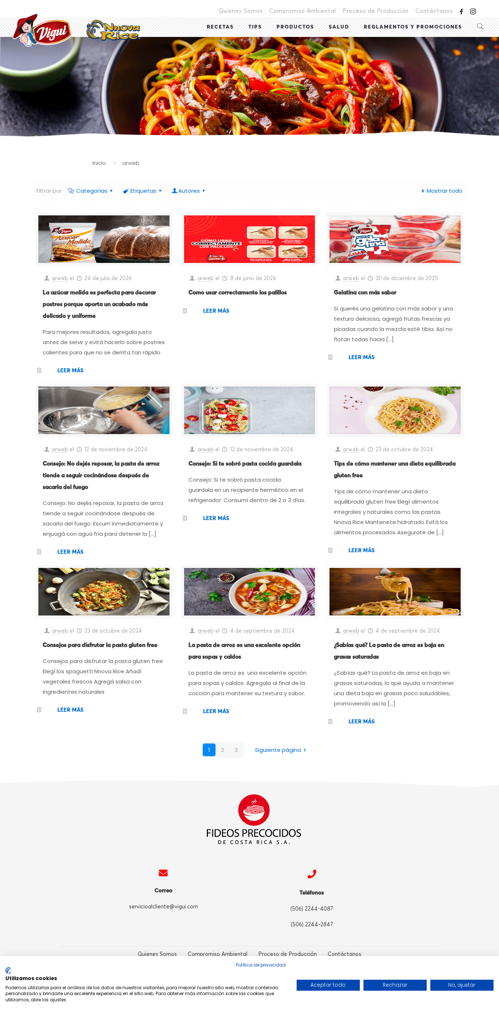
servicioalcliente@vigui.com (163, 907)
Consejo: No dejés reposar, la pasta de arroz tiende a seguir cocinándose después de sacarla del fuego (101, 475)
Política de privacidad (261, 965)
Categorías (91, 191)
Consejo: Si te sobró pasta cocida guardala (244, 464)
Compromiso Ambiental (302, 11)
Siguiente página (278, 750)
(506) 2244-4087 (311, 909)
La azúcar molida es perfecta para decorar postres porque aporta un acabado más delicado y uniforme (99, 304)
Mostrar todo (444, 191)
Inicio (99, 163)
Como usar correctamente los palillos (237, 292)
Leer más (70, 370)
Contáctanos (434, 11)
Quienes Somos (241, 11)
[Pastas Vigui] (76, 30)
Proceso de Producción (376, 11)
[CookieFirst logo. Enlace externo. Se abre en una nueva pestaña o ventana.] (8, 970)
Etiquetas (143, 191)
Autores (189, 191)
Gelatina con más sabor (365, 292)
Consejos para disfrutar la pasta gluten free (100, 645)
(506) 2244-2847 (312, 924)
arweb (60, 278)
